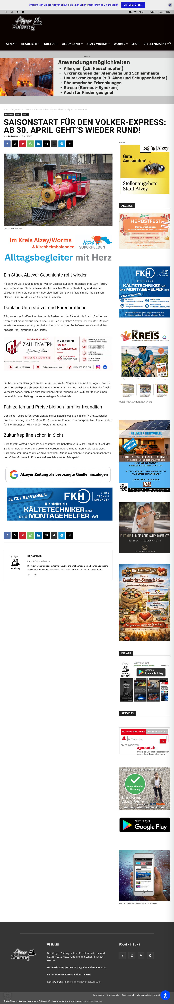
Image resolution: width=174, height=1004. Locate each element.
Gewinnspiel (128, 994)
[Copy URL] (69, 143)
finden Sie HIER (82, 974)
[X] (15, 143)
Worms (119, 44)
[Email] (46, 143)
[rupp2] (58, 251)
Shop (136, 44)
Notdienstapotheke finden (137, 732)
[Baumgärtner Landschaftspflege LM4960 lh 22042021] (58, 514)
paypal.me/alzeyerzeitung (91, 967)
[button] (170, 44)
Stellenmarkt (155, 44)
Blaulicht (29, 44)
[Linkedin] (38, 143)
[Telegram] (23, 12)
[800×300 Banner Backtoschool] (58, 357)
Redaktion (13, 136)
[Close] (170, 5)
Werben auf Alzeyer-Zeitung (150, 994)
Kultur (50, 44)
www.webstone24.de (92, 1000)
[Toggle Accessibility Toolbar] (165, 995)
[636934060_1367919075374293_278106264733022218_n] (144, 194)
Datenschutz (113, 994)
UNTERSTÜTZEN (133, 4)
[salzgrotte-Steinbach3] (87, 77)
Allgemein (16, 109)
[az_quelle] (58, 474)
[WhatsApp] (30, 143)
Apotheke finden (157, 732)
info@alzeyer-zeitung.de (86, 981)
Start (6, 109)
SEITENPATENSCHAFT (61, 569)
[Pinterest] (22, 143)
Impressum (98, 994)
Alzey (10, 44)
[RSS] (17, 12)
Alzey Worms (96, 44)
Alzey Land (71, 44)
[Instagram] (11, 12)
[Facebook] (6, 12)
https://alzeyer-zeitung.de (38, 561)
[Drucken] (54, 143)
